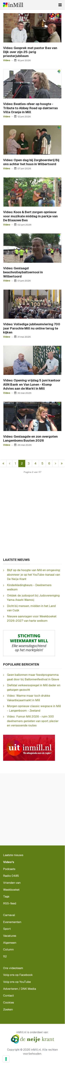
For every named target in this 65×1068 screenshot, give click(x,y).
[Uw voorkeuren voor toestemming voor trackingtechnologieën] (6, 1059)
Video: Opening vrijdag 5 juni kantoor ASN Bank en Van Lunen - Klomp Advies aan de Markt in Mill (32, 384)
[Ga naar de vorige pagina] (9, 463)
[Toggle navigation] (60, 5)
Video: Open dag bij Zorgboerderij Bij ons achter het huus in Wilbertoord (31, 162)
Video (6, 60)
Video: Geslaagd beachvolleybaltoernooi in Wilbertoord (23, 272)
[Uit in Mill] (29, 747)
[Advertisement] (32, 518)
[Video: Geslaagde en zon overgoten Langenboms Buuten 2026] (32, 416)
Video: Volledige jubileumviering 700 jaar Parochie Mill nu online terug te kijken (31, 328)
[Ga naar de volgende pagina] (55, 463)
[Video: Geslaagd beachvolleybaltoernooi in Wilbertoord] (32, 248)
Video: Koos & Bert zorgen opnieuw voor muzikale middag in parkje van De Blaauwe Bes (30, 216)
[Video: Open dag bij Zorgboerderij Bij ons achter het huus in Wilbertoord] (32, 140)
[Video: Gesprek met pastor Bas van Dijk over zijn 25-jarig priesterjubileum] (32, 28)
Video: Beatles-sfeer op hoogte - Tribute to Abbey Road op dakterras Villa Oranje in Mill (30, 108)
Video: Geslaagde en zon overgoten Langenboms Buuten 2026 (30, 438)
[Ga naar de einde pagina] (61, 463)
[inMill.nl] (13, 5)
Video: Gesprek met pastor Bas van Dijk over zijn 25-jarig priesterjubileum (30, 52)
